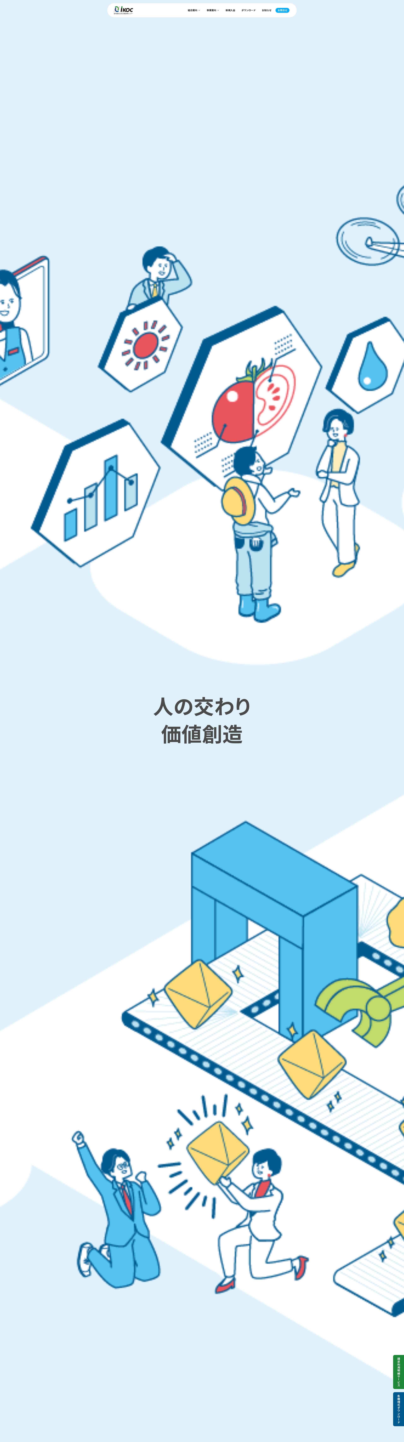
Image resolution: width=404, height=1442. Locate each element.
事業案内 (211, 10)
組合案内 (192, 10)
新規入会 (230, 10)
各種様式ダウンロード (399, 1409)
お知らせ (266, 10)
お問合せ (282, 10)
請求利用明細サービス (399, 1372)
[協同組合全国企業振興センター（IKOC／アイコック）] (123, 10)
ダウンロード (248, 10)
